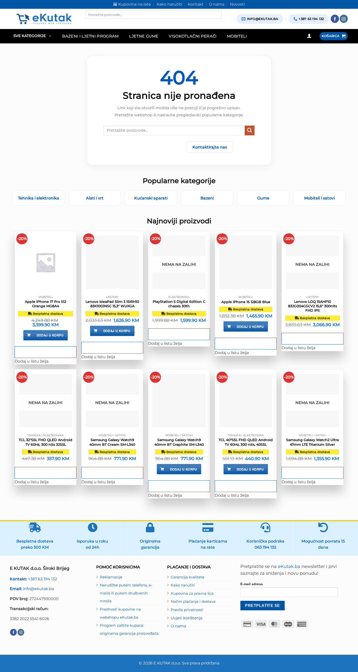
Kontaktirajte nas (209, 147)
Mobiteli (237, 36)
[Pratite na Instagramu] (344, 19)
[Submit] (249, 130)
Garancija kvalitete (187, 577)
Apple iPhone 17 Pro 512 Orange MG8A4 (45, 303)
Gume (263, 198)
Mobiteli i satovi (319, 198)
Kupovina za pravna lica (192, 593)
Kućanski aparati (151, 198)
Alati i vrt (95, 198)
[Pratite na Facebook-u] (335, 19)
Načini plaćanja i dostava (193, 601)
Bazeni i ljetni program (90, 36)
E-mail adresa (251, 584)
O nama (178, 625)
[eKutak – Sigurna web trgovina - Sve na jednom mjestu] (44, 19)
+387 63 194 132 (33, 578)
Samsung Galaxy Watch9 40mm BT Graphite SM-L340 (179, 442)
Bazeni (207, 198)
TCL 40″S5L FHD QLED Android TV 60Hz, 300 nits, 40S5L (246, 442)
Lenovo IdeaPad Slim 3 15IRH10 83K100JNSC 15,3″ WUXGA (112, 303)
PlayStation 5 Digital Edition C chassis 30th (179, 303)
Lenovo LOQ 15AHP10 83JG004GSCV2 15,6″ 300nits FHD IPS (312, 306)
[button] (32, 36)
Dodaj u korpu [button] (50, 335)
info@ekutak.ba (32, 588)
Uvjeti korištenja (186, 617)
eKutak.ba (289, 566)
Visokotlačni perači (193, 36)
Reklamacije (111, 577)
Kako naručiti (183, 585)
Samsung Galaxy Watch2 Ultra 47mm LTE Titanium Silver (312, 442)
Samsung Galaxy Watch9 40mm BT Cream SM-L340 (112, 442)
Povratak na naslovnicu (154, 147)
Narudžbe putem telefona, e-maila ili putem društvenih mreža (126, 593)
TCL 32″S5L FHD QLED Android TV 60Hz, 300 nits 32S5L (45, 442)
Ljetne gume (144, 36)
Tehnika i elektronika (38, 198)
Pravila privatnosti (187, 610)
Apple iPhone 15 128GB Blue (245, 302)
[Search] (89, 23)
